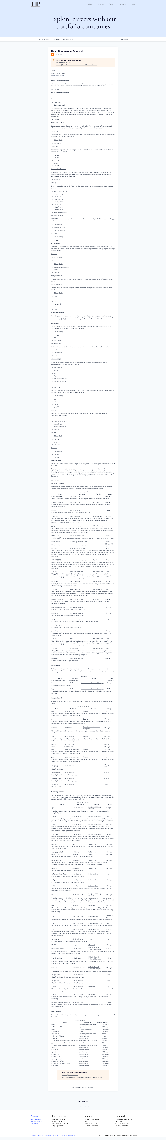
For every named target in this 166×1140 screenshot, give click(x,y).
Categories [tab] (57, 102)
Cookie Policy (56, 1135)
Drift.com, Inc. (93, 874)
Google (85, 711)
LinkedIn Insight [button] (56, 359)
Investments (122, 4)
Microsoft (96, 502)
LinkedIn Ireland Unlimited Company (92, 683)
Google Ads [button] (55, 323)
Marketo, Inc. (97, 516)
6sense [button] (53, 432)
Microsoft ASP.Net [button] (57, 215)
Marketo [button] (54, 233)
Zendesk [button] (54, 254)
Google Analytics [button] (56, 284)
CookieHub (97, 581)
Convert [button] (54, 448)
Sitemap (33, 1135)
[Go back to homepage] (35, 4)
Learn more (55, 89)
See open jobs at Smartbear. (64, 62)
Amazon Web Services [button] (58, 169)
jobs (56, 39)
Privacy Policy (58, 140)
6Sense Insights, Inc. (95, 816)
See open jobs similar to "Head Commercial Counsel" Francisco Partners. (76, 65)
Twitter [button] (53, 410)
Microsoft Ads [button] (55, 387)
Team (111, 4)
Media (133, 4)
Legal (39, 1135)
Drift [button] (52, 260)
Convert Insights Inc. (95, 916)
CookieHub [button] (55, 131)
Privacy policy (79, 1106)
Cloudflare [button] (54, 146)
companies (43, 39)
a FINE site (133, 1135)
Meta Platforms (93, 929)
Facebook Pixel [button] (56, 343)
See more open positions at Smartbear (83, 1087)
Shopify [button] (53, 183)
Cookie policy (87, 1106)
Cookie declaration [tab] (60, 105)
